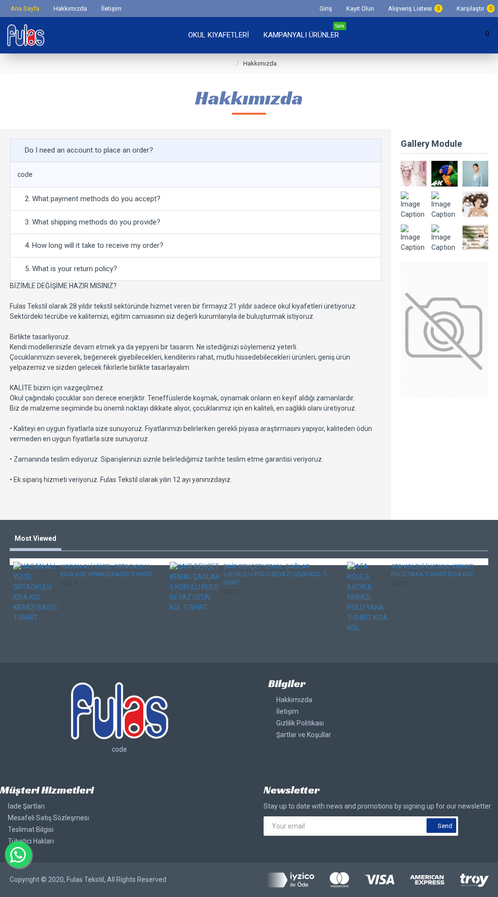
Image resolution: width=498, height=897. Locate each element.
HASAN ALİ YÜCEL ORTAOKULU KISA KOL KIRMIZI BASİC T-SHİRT (106, 570)
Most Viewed (35, 538)
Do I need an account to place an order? (89, 150)
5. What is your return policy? (71, 268)
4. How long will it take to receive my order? (94, 245)
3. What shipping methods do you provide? (92, 222)
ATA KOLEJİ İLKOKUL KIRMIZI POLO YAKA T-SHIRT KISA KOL (433, 570)
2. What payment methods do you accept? (92, 198)
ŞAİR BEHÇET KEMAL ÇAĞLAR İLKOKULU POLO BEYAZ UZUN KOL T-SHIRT (275, 574)
